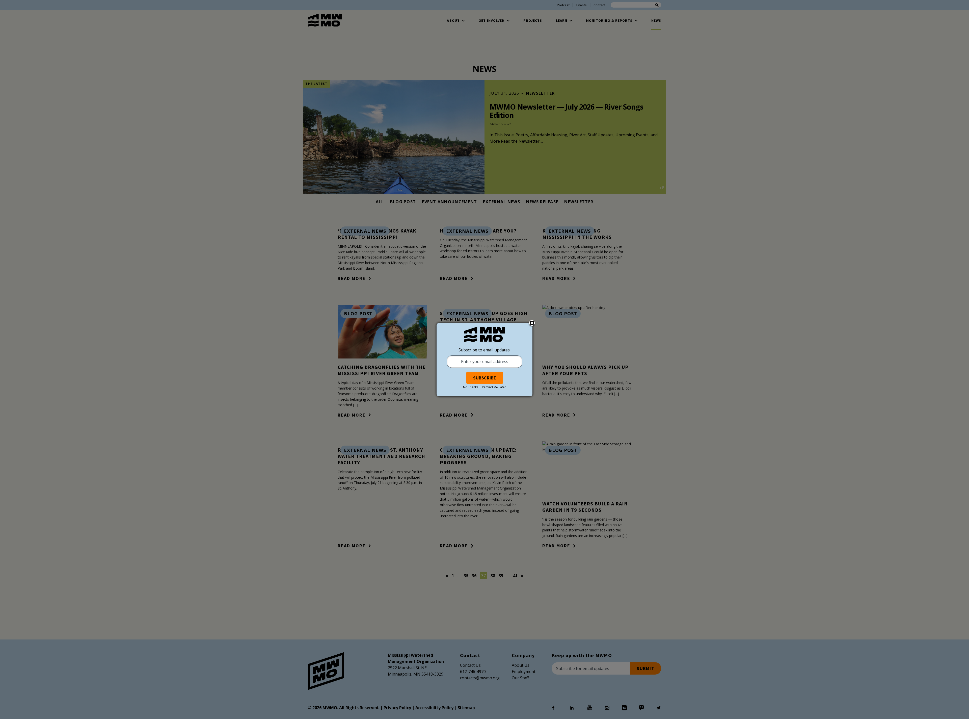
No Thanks (470, 387)
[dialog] (484, 359)
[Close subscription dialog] (532, 323)
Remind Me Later (494, 387)
